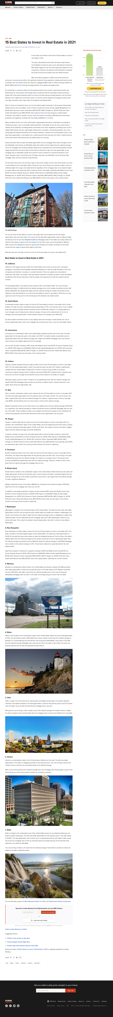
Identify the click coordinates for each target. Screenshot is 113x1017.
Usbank (33, 242)
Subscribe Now (95, 88)
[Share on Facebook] (11, 50)
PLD (60, 110)
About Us (81, 1001)
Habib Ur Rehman (29, 47)
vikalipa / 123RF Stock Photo (66, 226)
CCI (32, 113)
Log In (80, 3)
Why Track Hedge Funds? (92, 112)
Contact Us (96, 1001)
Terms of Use (60, 1006)
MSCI (12, 85)
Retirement (41, 7)
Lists (6, 38)
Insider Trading (18, 7)
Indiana (17, 963)
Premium (102, 3)
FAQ (67, 1006)
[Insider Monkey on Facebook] (7, 1005)
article (25, 90)
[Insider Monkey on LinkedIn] (19, 1005)
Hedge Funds (30, 7)
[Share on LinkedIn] (17, 50)
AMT (42, 110)
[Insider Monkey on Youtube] (15, 1005)
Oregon (11, 963)
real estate (19, 83)
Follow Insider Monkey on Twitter (16, 929)
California (30, 963)
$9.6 (46, 83)
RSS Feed (53, 1001)
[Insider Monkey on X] (11, 1005)
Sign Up (90, 3)
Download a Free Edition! (92, 116)
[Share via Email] (20, 50)
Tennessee (23, 963)
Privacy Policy (51, 1006)
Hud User (38, 247)
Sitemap (104, 1001)
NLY (11, 110)
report (18, 247)
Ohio (7, 963)
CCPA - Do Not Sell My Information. (81, 1006)
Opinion (50, 7)
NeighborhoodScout (31, 240)
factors (41, 115)
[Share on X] (14, 50)
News (10, 38)
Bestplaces (21, 245)
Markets (7, 7)
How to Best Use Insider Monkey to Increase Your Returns (94, 108)
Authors (88, 1001)
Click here (48, 925)
